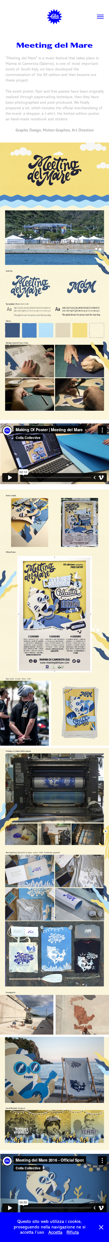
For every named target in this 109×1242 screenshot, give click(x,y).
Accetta (55, 1232)
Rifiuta (73, 1232)
